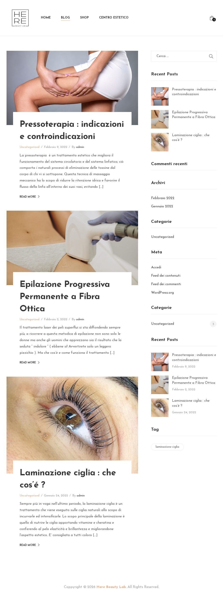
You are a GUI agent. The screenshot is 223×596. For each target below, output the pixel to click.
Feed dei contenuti (165, 276)
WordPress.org (162, 293)
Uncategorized (29, 147)
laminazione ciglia (167, 447)
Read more (28, 197)
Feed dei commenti (166, 284)
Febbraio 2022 (162, 198)
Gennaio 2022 (162, 206)
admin (80, 147)
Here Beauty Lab (111, 587)
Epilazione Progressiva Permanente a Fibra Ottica (65, 296)
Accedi (156, 267)
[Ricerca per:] (183, 56)
